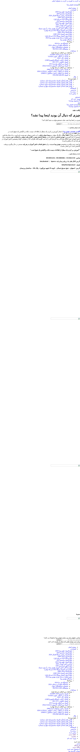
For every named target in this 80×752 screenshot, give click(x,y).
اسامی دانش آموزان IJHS (64, 25)
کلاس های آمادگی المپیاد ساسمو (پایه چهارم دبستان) (55, 86)
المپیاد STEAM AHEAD (60, 75)
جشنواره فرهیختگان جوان (60, 47)
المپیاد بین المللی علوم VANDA (58, 56)
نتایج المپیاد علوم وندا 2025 (63, 23)
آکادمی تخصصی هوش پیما (71, 131)
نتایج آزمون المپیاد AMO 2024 (62, 34)
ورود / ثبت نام (71, 738)
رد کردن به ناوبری (74, 1)
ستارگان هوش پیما (66, 40)
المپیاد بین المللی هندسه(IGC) (58, 64)
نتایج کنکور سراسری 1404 (64, 27)
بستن (78, 743)
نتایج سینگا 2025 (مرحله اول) (63, 19)
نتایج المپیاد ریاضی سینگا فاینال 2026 (60, 15)
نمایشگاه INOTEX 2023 (60, 49)
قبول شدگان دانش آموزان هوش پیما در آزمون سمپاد (55, 28)
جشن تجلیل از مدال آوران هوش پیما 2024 (59, 38)
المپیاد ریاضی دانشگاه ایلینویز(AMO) (56, 60)
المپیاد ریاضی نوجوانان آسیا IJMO (57, 69)
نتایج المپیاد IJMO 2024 (65, 32)
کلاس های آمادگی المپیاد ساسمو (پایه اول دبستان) (56, 80)
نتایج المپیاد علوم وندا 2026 (63, 12)
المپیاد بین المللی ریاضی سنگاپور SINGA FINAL (52, 71)
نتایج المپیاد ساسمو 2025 (64, 21)
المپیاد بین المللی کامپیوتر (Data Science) (55, 66)
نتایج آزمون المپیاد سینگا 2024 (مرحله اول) (58, 36)
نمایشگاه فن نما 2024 (61, 43)
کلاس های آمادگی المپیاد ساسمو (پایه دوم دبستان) (56, 82)
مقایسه (73, 736)
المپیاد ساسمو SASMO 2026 (59, 54)
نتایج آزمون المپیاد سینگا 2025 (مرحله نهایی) (58, 30)
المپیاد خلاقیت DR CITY (60, 62)
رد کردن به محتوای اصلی (60, 1)
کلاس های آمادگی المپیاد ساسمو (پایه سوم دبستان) (55, 84)
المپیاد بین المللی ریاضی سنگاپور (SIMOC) (54, 73)
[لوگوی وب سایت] (73, 4)
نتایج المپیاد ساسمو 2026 (64, 13)
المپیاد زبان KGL (62, 58)
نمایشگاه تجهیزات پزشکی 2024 (58, 45)
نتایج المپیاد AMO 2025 (65, 17)
